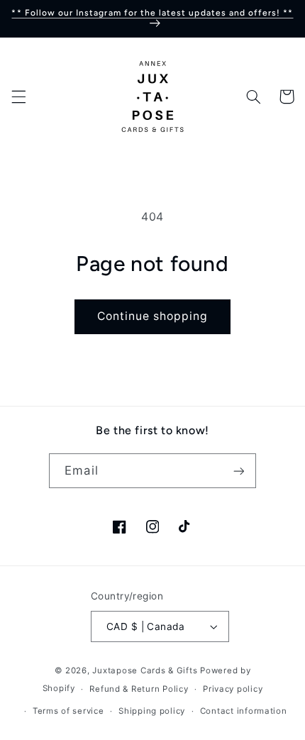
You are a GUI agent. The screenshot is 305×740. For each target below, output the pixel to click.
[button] (18, 96)
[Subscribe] (238, 470)
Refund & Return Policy (138, 689)
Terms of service (68, 711)
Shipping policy (151, 711)
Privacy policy (232, 689)
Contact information (243, 711)
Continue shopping (153, 316)
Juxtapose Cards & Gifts (144, 670)
